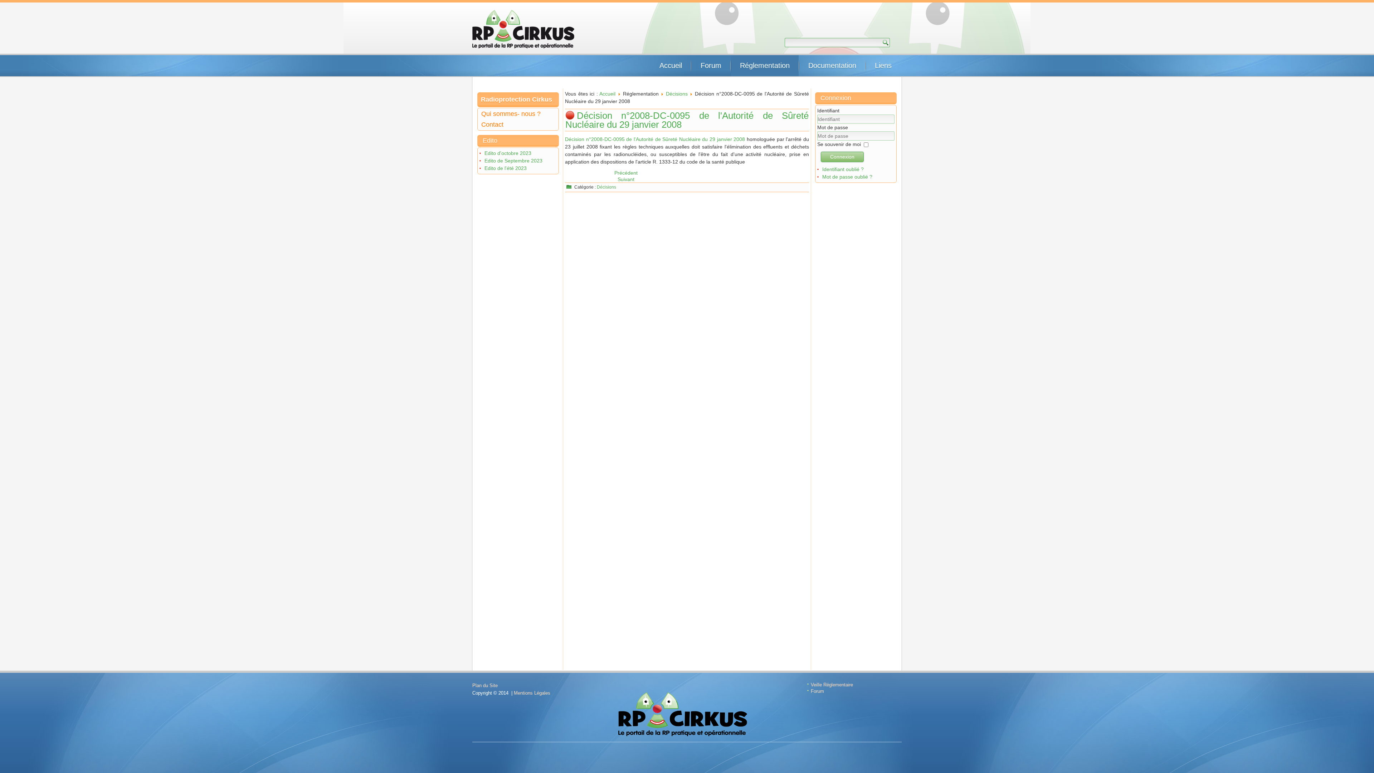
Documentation (832, 65)
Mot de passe (832, 127)
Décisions (677, 94)
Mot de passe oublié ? (847, 177)
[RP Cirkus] (523, 29)
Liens (883, 65)
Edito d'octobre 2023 (507, 153)
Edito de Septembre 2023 (513, 161)
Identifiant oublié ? (843, 169)
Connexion (842, 157)
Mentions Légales (532, 693)
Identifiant (828, 110)
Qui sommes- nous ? (511, 113)
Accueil (670, 65)
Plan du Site (485, 685)
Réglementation (765, 65)
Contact (492, 124)
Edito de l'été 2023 (505, 168)
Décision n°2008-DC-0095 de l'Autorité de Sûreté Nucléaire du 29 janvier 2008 (687, 120)
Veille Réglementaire (832, 684)
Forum (711, 65)
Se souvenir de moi (839, 144)
